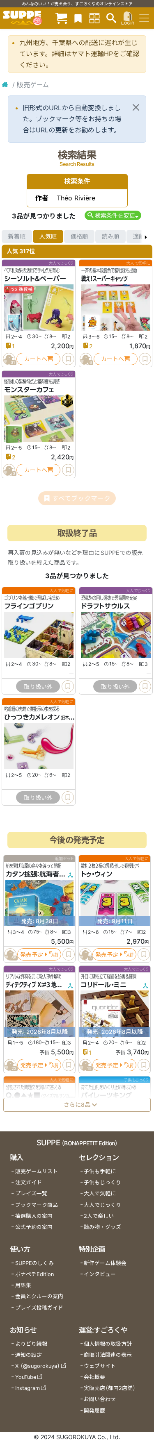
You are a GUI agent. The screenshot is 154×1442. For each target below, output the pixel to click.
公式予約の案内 (34, 1227)
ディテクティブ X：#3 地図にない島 (42, 984)
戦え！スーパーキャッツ (104, 278)
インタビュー (100, 1274)
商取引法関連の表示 (108, 1355)
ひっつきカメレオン (32, 717)
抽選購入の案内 (34, 1216)
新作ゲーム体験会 (105, 1263)
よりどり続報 (31, 1344)
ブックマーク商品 (36, 1205)
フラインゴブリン (28, 606)
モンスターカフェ (29, 389)
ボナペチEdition (34, 1274)
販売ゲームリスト (36, 1171)
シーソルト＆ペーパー (35, 278)
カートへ (35, 358)
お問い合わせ (100, 1399)
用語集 (23, 1285)
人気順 (48, 236)
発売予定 (31, 954)
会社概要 (94, 1377)
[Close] (136, 107)
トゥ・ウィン (96, 874)
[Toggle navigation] (144, 18)
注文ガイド (28, 1182)
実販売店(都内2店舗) (110, 1388)
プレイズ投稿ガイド (39, 1308)
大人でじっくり (102, 1205)
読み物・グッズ (102, 1227)
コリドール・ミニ (103, 984)
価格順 (79, 236)
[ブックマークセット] (78, 17)
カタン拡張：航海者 (32, 874)
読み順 (110, 236)
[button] (113, 215)
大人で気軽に (100, 1193)
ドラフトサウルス (105, 606)
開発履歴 (94, 1411)
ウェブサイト (100, 1366)
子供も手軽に (100, 1171)
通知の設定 (28, 1355)
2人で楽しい (99, 1216)
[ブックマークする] (68, 359)
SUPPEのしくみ (34, 1263)
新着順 (16, 236)
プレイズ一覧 (31, 1193)
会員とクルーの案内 (39, 1296)
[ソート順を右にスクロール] (145, 236)
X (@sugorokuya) (37, 1366)
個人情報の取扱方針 (108, 1344)
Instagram (27, 1388)
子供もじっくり (102, 1182)
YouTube (25, 1377)
